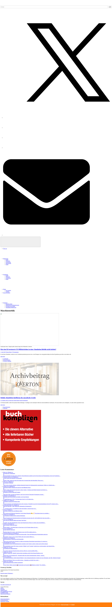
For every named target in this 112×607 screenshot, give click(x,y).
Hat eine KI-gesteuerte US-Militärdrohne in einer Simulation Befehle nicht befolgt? (28, 349)
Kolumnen (5, 302)
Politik (7, 259)
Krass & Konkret (6, 292)
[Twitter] (57, 117)
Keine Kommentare (24, 400)
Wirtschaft (8, 261)
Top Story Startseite (7, 361)
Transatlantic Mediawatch (11, 307)
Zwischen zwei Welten (10, 306)
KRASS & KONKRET (5, 593)
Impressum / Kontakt (5, 601)
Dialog (4, 289)
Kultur (7, 264)
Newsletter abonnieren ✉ (6, 584)
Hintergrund (5, 258)
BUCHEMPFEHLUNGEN (6, 591)
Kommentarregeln (4, 600)
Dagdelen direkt (9, 304)
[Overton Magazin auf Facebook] (13, 127)
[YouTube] (13, 137)
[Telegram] (13, 147)
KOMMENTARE (4, 592)
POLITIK (3, 589)
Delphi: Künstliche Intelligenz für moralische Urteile (18, 398)
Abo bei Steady (65, 604)
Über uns (5, 248)
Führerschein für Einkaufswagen (12, 305)
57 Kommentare (15, 352)
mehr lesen (3, 356)
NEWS (2, 588)
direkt (72, 604)
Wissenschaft (8, 263)
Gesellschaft (8, 262)
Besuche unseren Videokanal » (7, 573)
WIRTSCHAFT (4, 590)
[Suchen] (109, 7)
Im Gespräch (8, 290)
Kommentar (5, 274)
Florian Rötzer (9, 352)
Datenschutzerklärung (5, 599)
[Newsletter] (57, 235)
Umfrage (7, 291)
